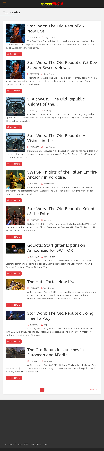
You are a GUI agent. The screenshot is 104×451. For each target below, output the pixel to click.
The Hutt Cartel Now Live (51, 281)
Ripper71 (47, 325)
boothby (47, 111)
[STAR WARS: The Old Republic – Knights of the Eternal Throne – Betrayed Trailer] (15, 106)
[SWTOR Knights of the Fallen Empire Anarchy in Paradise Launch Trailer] (15, 179)
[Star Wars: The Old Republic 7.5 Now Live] (15, 33)
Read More (15, 54)
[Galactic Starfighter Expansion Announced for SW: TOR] (15, 248)
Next (92, 390)
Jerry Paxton (49, 37)
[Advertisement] (52, 420)
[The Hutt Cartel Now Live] (15, 284)
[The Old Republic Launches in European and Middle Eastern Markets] (15, 352)
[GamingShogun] (52, 4)
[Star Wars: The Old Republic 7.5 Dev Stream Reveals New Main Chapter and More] (15, 69)
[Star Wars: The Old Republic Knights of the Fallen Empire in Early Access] (15, 215)
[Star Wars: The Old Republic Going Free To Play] (15, 315)
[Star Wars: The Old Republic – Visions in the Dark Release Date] (15, 142)
